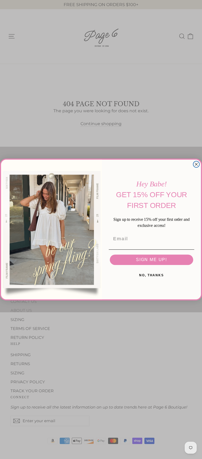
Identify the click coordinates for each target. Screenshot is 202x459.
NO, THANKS (151, 275)
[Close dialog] (196, 164)
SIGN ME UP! (151, 260)
